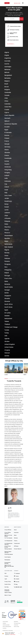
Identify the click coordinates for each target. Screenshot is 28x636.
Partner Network (17, 548)
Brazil (6, 84)
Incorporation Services (7, 563)
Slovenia (7, 301)
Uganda (6, 338)
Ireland (6, 187)
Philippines (7, 270)
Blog (16, 584)
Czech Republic (9, 115)
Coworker (4, 623)
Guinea (6, 161)
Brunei (6, 86)
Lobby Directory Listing (14, 36)
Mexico (6, 230)
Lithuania (7, 218)
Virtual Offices (7, 529)
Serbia (6, 293)
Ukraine (6, 341)
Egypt (6, 129)
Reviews (16, 538)
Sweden (7, 315)
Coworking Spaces (8, 554)
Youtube (17, 581)
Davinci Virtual (16, 626)
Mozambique (8, 235)
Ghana (6, 149)
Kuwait (6, 207)
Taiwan (6, 321)
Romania (7, 284)
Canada (6, 95)
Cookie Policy (7, 584)
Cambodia (7, 92)
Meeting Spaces (8, 548)
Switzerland (8, 318)
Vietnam (7, 353)
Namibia (7, 238)
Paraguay (7, 264)
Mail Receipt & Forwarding (14, 29)
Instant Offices (5, 621)
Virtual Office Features (7, 533)
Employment (17, 543)
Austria (6, 64)
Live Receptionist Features (8, 544)
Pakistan (7, 258)
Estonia (6, 135)
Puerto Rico (8, 278)
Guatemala (7, 158)
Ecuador (7, 127)
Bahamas (7, 69)
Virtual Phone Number (7, 547)
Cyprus (6, 112)
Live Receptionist (8, 540)
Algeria (6, 52)
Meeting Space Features (7, 552)
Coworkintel (16, 624)
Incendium (4, 628)
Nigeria (6, 250)
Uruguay (7, 350)
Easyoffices (16, 621)
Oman (6, 255)
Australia (7, 61)
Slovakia (7, 298)
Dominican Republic (10, 124)
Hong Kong (7, 169)
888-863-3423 (17, 3)
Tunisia (6, 330)
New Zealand (8, 247)
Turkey (6, 333)
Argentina (7, 58)
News (15, 535)
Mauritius (7, 227)
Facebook (17, 573)
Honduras (7, 167)
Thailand (7, 324)
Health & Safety (8, 592)
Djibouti (6, 121)
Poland (6, 273)
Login (5, 578)
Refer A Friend (7, 595)
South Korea (8, 307)
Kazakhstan (8, 201)
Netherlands (8, 244)
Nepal (6, 241)
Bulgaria (7, 89)
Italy (5, 192)
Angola (6, 55)
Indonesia (7, 181)
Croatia (6, 109)
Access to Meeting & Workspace (13, 33)
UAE (5, 336)
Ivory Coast (8, 195)
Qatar (6, 281)
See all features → (11, 43)
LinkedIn (17, 579)
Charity (15, 540)
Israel (6, 190)
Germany (7, 147)
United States (8, 347)
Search (21, 18)
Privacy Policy (7, 581)
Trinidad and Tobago (10, 327)
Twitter (17, 576)
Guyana (6, 164)
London (6, 374)
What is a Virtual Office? (8, 536)
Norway (6, 253)
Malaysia (7, 221)
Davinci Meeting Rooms (7, 626)
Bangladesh (8, 75)
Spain (6, 310)
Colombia (7, 104)
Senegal (7, 290)
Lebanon (7, 212)
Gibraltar (7, 152)
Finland (6, 138)
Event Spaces (7, 557)
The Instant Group (17, 623)
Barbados (7, 78)
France (6, 141)
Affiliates (16, 546)
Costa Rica (7, 107)
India (6, 178)
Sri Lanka (7, 313)
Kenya (6, 204)
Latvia (6, 210)
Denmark (7, 118)
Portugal (7, 275)
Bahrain (6, 72)
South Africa (8, 304)
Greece (6, 155)
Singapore (7, 295)
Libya (6, 215)
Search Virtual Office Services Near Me (9, 566)
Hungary (7, 172)
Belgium (7, 81)
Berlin (25, 374)
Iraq (5, 184)
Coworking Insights (6, 624)
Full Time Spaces (8, 538)
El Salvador (8, 132)
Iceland (6, 175)
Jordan (6, 198)
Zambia (6, 356)
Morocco (7, 232)
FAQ (5, 573)
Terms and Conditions (6, 590)
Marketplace (7, 559)
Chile (6, 98)
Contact (6, 576)
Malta (6, 224)
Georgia (6, 144)
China (6, 101)
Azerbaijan (7, 66)
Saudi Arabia (8, 287)
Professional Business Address (15, 26)
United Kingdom (9, 344)
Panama (7, 261)
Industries (16, 532)
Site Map (6, 587)
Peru (5, 267)
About (15, 529)
